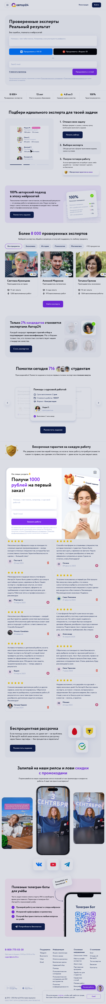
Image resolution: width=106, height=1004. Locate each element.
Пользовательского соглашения (35, 531)
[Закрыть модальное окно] (95, 472)
